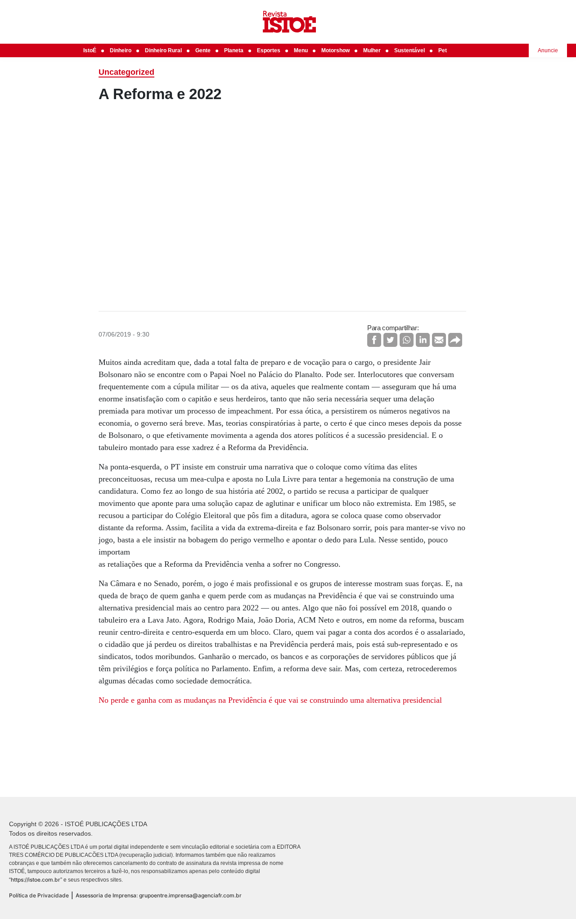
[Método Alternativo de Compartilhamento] (455, 340)
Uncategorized (126, 72)
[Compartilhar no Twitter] (390, 340)
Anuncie (548, 50)
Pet (442, 50)
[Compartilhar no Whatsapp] (407, 340)
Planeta (233, 50)
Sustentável (409, 50)
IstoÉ (89, 50)
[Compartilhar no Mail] (439, 340)
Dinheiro (120, 50)
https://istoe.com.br (35, 879)
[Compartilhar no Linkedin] (423, 340)
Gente (203, 50)
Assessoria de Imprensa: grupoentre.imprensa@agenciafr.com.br (159, 895)
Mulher (372, 50)
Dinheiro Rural (163, 50)
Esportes (268, 50)
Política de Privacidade (39, 895)
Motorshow (335, 50)
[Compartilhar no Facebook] (374, 340)
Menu (301, 50)
